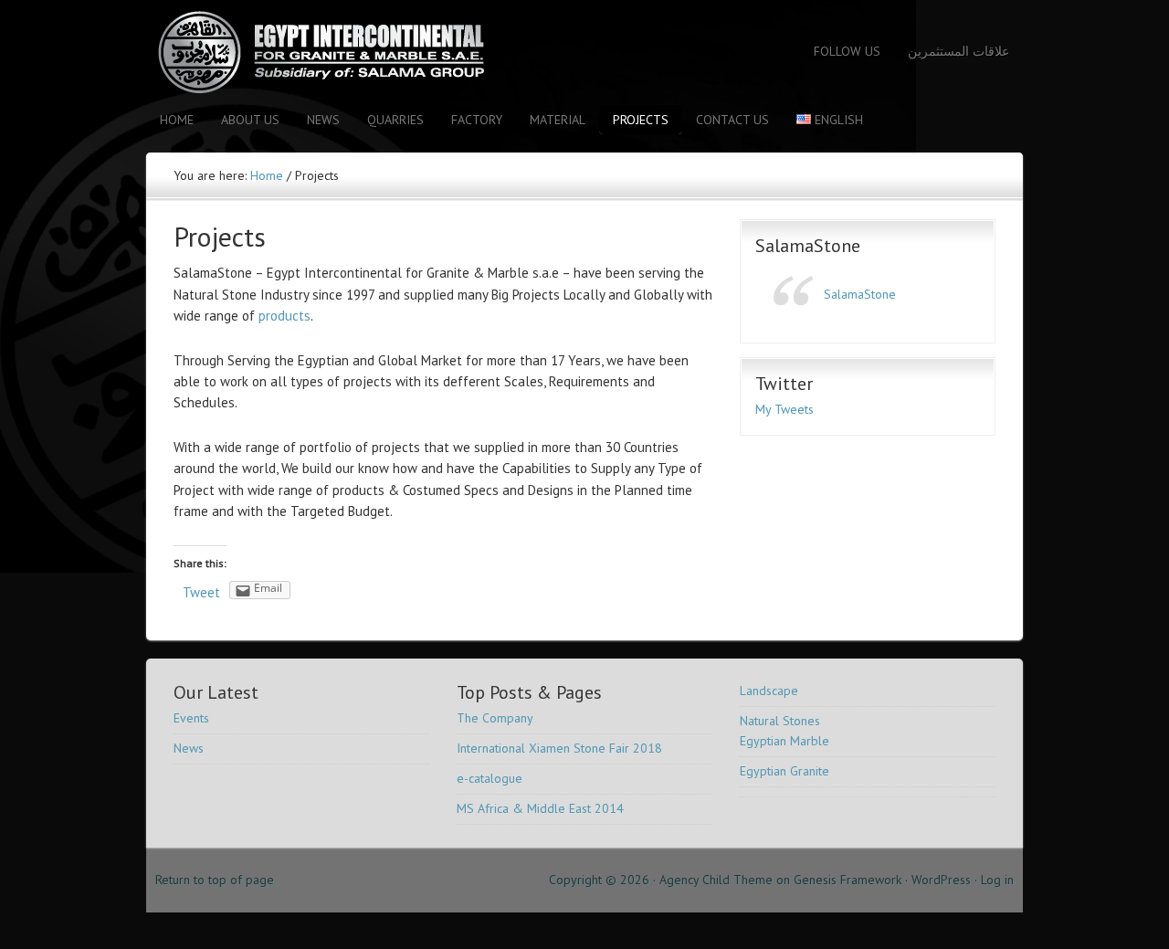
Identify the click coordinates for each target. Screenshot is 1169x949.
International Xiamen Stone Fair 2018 (559, 748)
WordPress (941, 879)
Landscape (769, 690)
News (323, 119)
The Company (495, 718)
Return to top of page (214, 879)
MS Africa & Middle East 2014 (540, 808)
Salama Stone (306, 52)
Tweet (201, 592)
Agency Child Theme (716, 879)
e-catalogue (489, 778)
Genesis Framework (847, 879)
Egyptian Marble (784, 741)
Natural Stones (780, 720)
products (284, 315)
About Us (250, 119)
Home (177, 119)
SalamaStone (807, 246)
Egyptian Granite (784, 771)
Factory (476, 119)
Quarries (395, 119)
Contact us (732, 119)
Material (557, 119)
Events (191, 718)
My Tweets (784, 409)
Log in (997, 879)
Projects (641, 119)
